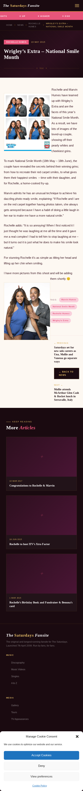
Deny (41, 765)
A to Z (14, 683)
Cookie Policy (39, 785)
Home (9, 25)
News (20, 25)
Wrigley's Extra (61, 320)
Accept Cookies (41, 755)
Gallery (15, 705)
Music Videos (18, 669)
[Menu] (77, 5)
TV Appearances (20, 719)
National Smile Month (64, 306)
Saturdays (21, 6)
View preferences (41, 776)
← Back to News (66, 373)
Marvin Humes (68, 300)
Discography (18, 662)
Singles (15, 676)
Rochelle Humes (34, 25)
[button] (77, 736)
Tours (14, 712)
